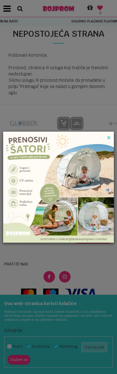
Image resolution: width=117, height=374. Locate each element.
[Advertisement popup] (58, 186)
